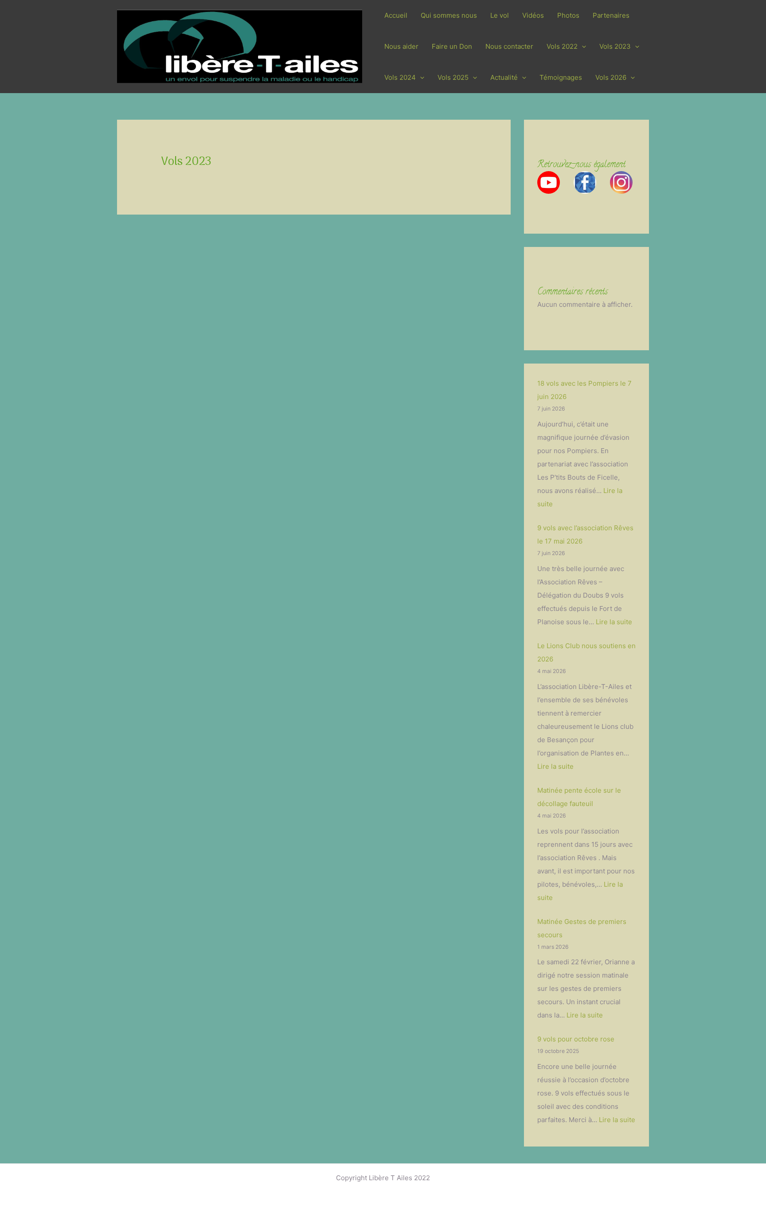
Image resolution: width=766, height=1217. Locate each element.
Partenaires (611, 15)
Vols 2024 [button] (400, 77)
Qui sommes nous (449, 15)
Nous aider (401, 46)
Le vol (499, 15)
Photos (568, 15)
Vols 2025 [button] (453, 77)
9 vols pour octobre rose (575, 1039)
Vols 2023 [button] (615, 46)
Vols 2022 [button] (562, 46)
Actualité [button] (504, 77)
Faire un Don (452, 46)
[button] (582, 46)
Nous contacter (509, 46)
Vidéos (533, 15)
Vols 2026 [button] (610, 77)
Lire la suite (614, 622)
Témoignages (560, 77)
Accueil (395, 15)
